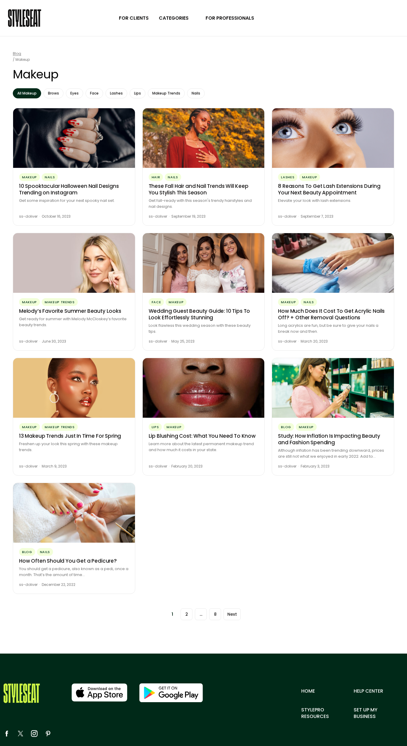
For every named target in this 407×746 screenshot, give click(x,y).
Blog (17, 53)
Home (308, 691)
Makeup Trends (166, 93)
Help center (368, 691)
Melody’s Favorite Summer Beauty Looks (70, 311)
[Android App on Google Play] (171, 692)
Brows (53, 93)
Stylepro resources (315, 713)
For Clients (134, 18)
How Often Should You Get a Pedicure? (68, 561)
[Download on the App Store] (99, 692)
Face (94, 93)
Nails (196, 93)
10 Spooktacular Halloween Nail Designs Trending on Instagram (69, 189)
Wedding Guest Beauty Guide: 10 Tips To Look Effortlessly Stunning (199, 314)
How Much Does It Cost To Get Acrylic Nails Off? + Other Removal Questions (331, 314)
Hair (156, 177)
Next (232, 614)
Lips (137, 93)
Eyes (74, 93)
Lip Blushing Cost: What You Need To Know (202, 436)
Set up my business (366, 713)
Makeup (29, 177)
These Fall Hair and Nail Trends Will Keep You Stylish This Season (198, 189)
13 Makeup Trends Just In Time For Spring (70, 436)
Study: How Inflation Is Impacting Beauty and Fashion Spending (329, 439)
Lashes (116, 93)
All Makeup (27, 93)
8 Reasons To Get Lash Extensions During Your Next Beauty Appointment (329, 189)
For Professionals (230, 18)
